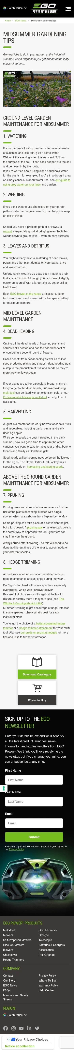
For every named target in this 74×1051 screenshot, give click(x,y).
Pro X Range (47, 955)
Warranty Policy (48, 985)
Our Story (9, 980)
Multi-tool (9, 930)
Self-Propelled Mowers (17, 940)
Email (9, 813)
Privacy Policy (16, 849)
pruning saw (34, 527)
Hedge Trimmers (13, 959)
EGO (45, 9)
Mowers (8, 935)
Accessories (46, 950)
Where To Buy (47, 980)
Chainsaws (10, 955)
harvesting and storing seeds (45, 466)
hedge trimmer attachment (35, 628)
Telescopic (45, 940)
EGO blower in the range (25, 294)
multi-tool (9, 392)
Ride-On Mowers (13, 945)
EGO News (10, 985)
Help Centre (46, 990)
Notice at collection (20, 1046)
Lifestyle (44, 935)
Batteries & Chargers (52, 945)
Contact (8, 975)
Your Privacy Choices (31, 1039)
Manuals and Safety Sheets (15, 997)
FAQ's (7, 990)
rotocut (7, 231)
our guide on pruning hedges (39, 632)
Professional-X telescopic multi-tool (25, 397)
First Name (13, 770)
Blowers (8, 950)
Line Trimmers (48, 930)
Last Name (13, 792)
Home (8, 20)
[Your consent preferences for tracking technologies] (3, 788)
